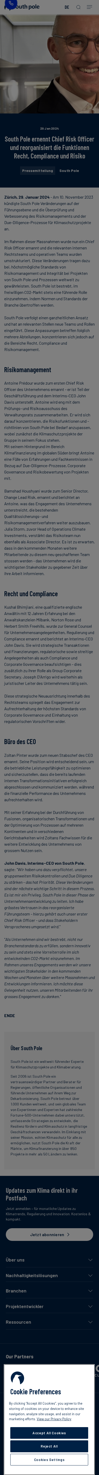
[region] (49, 1419)
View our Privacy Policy (54, 1419)
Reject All (49, 1446)
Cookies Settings (49, 1460)
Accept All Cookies (49, 1433)
